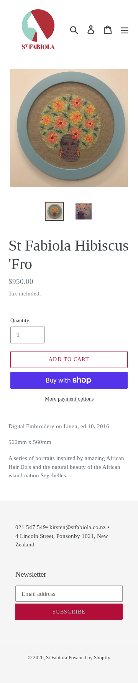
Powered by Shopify (89, 657)
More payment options (69, 399)
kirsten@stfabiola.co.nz (77, 527)
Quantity (19, 320)
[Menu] (124, 29)
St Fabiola (56, 657)
